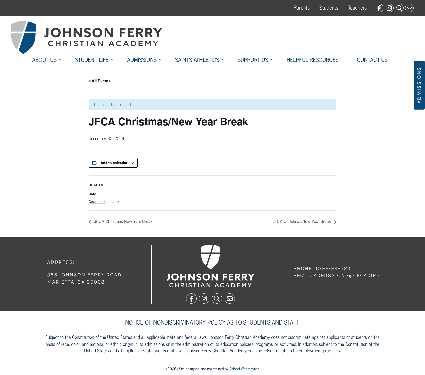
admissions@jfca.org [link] (347, 275)
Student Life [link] (92, 60)
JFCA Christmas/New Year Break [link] (122, 221)
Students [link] (328, 7)
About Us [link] (44, 60)
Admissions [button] (419, 85)
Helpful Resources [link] (312, 60)
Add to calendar (114, 162)
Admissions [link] (142, 60)
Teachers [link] (357, 7)
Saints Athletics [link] (197, 60)
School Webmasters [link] (244, 368)
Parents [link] (302, 7)
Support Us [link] (253, 60)
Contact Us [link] (372, 60)
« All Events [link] (100, 81)
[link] (379, 8)
